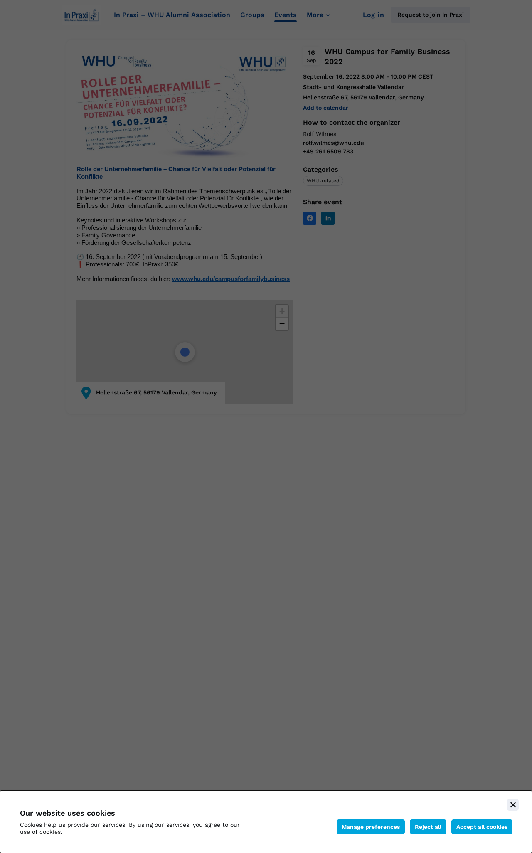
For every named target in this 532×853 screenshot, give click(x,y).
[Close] (513, 805)
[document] (266, 822)
